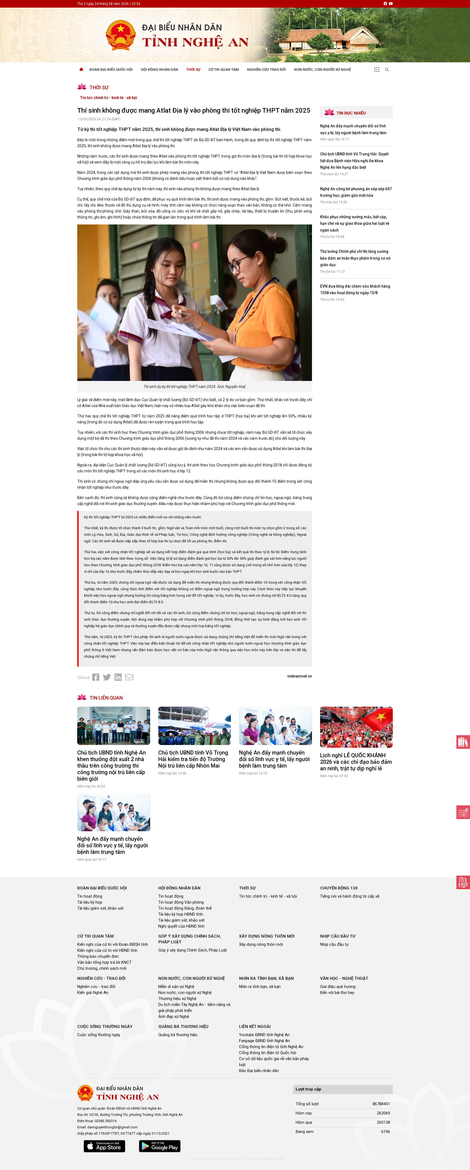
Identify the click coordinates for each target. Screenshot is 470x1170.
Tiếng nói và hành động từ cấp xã (349, 896)
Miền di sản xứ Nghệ (176, 986)
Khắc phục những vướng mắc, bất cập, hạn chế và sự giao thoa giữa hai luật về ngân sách (354, 223)
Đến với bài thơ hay (337, 992)
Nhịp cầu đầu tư (334, 944)
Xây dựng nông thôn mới (261, 944)
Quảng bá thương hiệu (177, 1034)
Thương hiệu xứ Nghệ (177, 998)
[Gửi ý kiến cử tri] (463, 742)
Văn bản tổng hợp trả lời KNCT (104, 962)
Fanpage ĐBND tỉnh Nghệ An (264, 1040)
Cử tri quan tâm (223, 69)
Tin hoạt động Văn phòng (181, 902)
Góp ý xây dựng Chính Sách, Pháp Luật (192, 950)
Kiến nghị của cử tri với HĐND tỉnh (107, 950)
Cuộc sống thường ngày (98, 1034)
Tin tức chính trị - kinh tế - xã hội (108, 98)
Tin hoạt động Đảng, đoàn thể (185, 908)
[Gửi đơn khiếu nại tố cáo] (463, 882)
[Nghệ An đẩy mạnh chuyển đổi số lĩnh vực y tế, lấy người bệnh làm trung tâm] (275, 726)
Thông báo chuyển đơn (98, 956)
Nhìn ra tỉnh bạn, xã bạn (260, 986)
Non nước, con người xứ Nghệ (322, 69)
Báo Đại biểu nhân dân (259, 1070)
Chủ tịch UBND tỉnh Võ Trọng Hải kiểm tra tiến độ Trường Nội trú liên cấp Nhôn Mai (193, 759)
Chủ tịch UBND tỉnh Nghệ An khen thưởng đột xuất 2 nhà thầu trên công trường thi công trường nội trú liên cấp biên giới (111, 765)
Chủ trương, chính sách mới (101, 968)
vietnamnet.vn (299, 676)
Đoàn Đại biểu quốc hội (111, 69)
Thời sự (193, 69)
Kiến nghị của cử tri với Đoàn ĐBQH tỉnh (112, 944)
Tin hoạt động (89, 896)
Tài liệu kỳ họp (89, 902)
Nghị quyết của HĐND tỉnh (181, 926)
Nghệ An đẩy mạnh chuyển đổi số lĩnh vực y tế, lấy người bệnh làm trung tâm (274, 759)
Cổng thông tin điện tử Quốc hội (267, 1052)
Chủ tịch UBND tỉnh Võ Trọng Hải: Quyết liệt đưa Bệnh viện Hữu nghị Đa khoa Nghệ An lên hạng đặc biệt (354, 161)
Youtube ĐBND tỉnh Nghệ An (264, 1034)
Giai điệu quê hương (337, 986)
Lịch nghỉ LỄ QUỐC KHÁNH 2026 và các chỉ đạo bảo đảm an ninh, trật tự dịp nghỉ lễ (356, 762)
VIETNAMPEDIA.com (272, 1158)
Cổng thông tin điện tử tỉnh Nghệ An (271, 1046)
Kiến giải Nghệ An (92, 992)
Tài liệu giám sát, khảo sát (100, 908)
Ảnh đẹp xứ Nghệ (173, 1016)
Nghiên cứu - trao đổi (96, 986)
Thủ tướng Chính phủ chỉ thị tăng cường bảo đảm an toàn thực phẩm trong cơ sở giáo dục (355, 258)
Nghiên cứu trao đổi (266, 69)
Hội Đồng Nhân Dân (159, 69)
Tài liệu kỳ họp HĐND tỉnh (180, 914)
